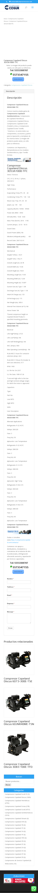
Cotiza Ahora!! (18, 79)
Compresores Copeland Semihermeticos (19, 813)
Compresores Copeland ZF (14, 844)
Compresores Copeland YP (14, 835)
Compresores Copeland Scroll (15, 810)
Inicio (5, 19)
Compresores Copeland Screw (15, 806)
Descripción (10, 91)
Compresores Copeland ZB (14, 841)
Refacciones (9, 864)
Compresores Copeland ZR (14, 857)
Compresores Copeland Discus (21, 85)
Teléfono (10, 587)
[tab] (19, 91)
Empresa (10, 603)
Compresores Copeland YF (14, 828)
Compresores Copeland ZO (14, 851)
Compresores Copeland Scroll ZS (16, 794)
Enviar (10, 628)
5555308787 (21, 70)
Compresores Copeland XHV (14, 822)
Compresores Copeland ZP (14, 854)
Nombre (10, 579)
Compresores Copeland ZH (14, 848)
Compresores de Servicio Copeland (17, 860)
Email (9, 595)
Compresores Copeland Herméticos (17, 801)
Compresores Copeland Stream (15, 818)
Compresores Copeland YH (14, 831)
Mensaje (10, 612)
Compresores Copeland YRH (14, 838)
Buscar (8, 785)
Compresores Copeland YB (14, 825)
